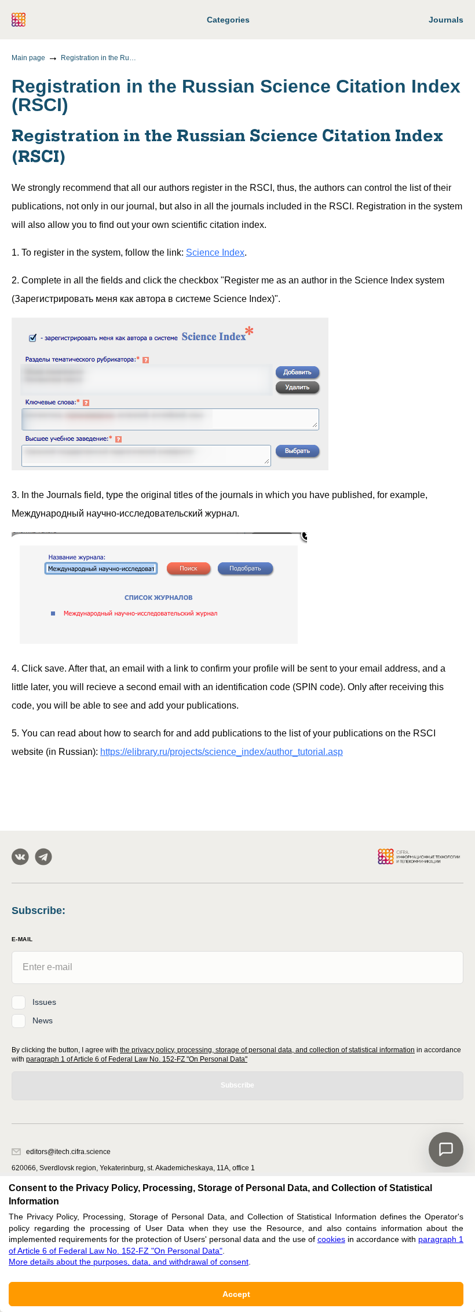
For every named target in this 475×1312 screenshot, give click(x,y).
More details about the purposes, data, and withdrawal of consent (129, 1261)
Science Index (215, 252)
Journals (446, 19)
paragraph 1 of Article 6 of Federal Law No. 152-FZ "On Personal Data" (136, 1059)
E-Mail (22, 939)
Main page (28, 58)
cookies (331, 1239)
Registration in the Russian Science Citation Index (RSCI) (98, 58)
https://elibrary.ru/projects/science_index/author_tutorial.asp (221, 752)
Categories (228, 19)
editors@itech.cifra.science (68, 1152)
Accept (236, 1294)
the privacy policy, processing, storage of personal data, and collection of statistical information (267, 1050)
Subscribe (237, 1085)
